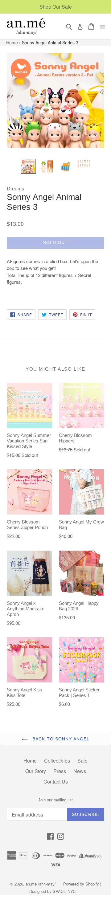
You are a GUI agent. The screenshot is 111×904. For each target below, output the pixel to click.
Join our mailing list (55, 800)
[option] (28, 166)
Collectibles (57, 760)
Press (59, 771)
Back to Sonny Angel (60, 738)
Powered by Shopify (81, 884)
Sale (82, 760)
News (79, 771)
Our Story (35, 771)
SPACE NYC (64, 891)
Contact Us (55, 781)
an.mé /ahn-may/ (41, 884)
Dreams (15, 188)
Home (12, 42)
